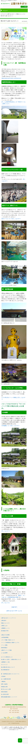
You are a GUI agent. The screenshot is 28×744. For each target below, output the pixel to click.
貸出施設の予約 (4, 630)
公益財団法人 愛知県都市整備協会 (14, 704)
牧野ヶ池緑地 (4, 684)
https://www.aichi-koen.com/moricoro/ (11, 78)
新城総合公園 (4, 686)
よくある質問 (4, 652)
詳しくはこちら (5, 602)
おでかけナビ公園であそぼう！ (8, 14)
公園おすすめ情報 (5, 634)
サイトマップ (4, 664)
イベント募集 (4, 645)
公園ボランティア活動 (6, 650)
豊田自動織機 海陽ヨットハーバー (9, 696)
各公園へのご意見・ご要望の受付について (11, 659)
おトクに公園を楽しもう (7, 657)
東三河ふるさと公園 (6, 689)
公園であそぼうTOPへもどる (14, 610)
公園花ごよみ (4, 625)
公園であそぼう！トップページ (8, 618)
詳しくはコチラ (5, 531)
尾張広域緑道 (4, 691)
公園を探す (3, 620)
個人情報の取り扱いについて (8, 667)
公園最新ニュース (5, 628)
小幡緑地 (3, 681)
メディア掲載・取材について (8, 640)
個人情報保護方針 (5, 669)
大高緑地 (3, 676)
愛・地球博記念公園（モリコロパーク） (10, 673)
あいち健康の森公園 (6, 679)
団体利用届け (4, 647)
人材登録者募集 (4, 637)
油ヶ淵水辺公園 (4, 694)
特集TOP (14, 607)
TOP (20, 740)
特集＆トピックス (20, 14)
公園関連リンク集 (5, 662)
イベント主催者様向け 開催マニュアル (10, 642)
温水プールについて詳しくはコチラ (11, 218)
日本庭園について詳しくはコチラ (10, 425)
